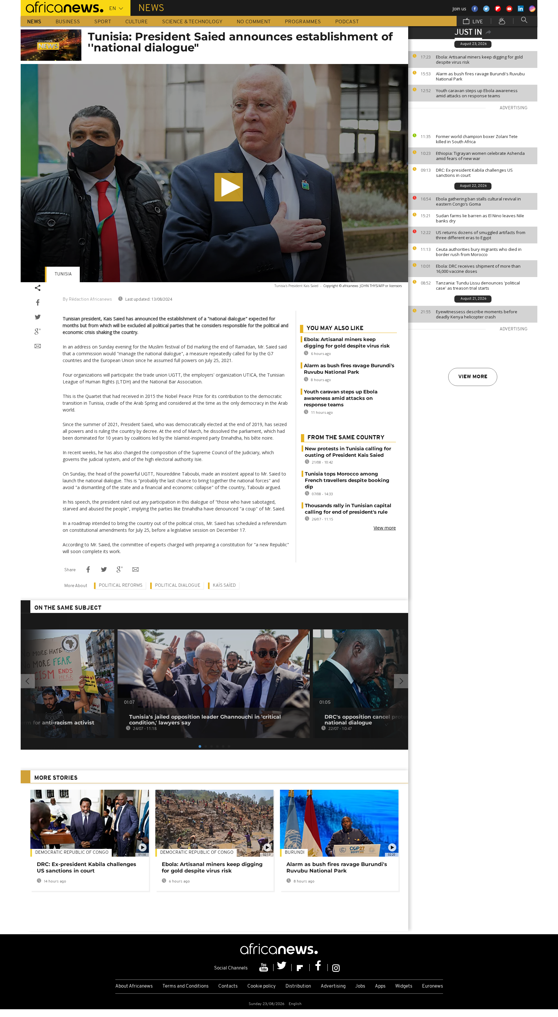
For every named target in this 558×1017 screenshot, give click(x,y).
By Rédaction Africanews (87, 299)
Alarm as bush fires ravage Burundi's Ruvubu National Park (480, 76)
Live (477, 22)
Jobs (360, 986)
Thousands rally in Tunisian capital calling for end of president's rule (348, 508)
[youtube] (264, 967)
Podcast (347, 22)
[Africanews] (62, 6)
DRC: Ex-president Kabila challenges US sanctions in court (474, 172)
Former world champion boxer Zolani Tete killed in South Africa (477, 139)
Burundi (295, 852)
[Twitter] (283, 967)
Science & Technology (192, 22)
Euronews (432, 986)
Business (68, 22)
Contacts (228, 986)
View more (472, 377)
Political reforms (120, 585)
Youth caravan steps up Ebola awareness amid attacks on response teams (477, 93)
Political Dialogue (177, 585)
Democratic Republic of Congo (196, 852)
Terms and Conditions (185, 986)
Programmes (303, 22)
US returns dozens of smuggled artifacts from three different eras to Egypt (480, 235)
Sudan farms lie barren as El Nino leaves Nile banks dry (480, 218)
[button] (228, 187)
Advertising (333, 986)
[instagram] (336, 967)
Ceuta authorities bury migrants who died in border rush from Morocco (479, 252)
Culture (136, 22)
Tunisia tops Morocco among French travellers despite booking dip (347, 480)
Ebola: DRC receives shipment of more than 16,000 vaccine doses (478, 268)
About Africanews (134, 986)
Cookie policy (261, 986)
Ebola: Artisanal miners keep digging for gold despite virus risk (479, 59)
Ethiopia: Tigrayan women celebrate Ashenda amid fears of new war (480, 156)
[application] (214, 173)
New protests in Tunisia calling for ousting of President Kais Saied (348, 451)
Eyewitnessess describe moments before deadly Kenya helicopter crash (476, 314)
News (34, 22)
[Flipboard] (301, 967)
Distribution (298, 986)
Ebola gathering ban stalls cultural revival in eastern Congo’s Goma (478, 201)
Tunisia (63, 274)
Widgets (403, 986)
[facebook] (319, 967)
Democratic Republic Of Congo (71, 852)
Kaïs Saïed (224, 585)
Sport (102, 22)
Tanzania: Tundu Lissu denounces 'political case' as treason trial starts (478, 285)
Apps (380, 986)
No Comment (254, 22)
